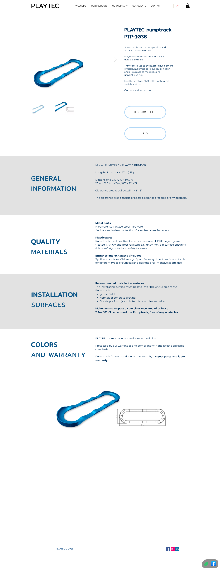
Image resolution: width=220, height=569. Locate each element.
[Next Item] (115, 59)
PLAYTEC (45, 6)
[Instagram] (173, 549)
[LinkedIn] (177, 549)
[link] (188, 5)
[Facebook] (168, 549)
